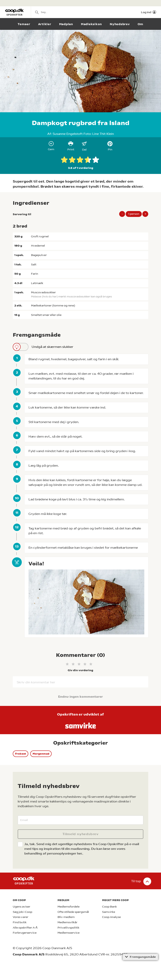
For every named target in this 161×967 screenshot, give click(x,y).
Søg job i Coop (22, 912)
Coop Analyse (111, 917)
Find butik (20, 922)
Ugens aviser (21, 906)
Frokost (20, 753)
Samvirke (108, 912)
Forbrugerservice (25, 932)
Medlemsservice (69, 932)
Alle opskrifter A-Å (25, 927)
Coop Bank (109, 906)
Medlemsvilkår (67, 922)
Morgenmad (41, 753)
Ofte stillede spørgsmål (73, 912)
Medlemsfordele (69, 906)
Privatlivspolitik (68, 927)
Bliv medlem (66, 917)
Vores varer (20, 917)
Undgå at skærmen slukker (52, 347)
